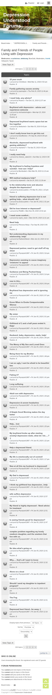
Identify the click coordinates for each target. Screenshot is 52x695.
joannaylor (22, 91)
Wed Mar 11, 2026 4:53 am (37, 82)
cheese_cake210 (25, 157)
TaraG (11, 61)
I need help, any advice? (21, 98)
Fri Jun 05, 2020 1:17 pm (40, 459)
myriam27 (22, 148)
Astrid (47, 58)
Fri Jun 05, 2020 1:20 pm (40, 450)
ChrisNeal (22, 82)
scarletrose (15, 58)
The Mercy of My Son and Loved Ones (27, 344)
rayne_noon (23, 218)
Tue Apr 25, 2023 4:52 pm (37, 148)
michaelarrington (25, 112)
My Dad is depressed (19, 475)
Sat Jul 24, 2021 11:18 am (36, 180)
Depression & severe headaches (24, 403)
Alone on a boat (17, 572)
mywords (22, 180)
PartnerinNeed (24, 239)
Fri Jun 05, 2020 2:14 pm (40, 274)
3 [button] (29, 69)
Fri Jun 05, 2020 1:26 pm (40, 417)
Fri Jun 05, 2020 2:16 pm (40, 253)
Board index (5, 685)
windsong (24, 58)
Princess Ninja (24, 225)
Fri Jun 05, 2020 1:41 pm (40, 377)
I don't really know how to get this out (27, 133)
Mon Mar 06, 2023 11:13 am (38, 171)
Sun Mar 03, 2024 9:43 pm (37, 126)
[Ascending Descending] (26, 632)
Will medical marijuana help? (23, 178)
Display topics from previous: (20, 623)
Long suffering (16, 384)
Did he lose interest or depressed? (25, 208)
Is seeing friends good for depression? (27, 520)
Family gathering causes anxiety (24, 89)
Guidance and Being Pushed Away (25, 272)
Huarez (21, 100)
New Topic (7, 64)
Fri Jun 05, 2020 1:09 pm (40, 478)
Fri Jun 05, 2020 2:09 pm (40, 284)
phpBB (12, 690)
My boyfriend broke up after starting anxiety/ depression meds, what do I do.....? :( (29, 435)
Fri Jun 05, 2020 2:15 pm (40, 265)
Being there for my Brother (22, 354)
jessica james (24, 190)
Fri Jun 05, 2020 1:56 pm (40, 338)
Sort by (20, 627)
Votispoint (4, 61)
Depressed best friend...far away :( (25, 609)
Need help (14, 222)
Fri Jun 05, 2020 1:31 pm (40, 405)
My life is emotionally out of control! (26, 457)
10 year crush (16, 79)
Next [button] (35, 69)
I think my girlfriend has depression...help (29, 485)
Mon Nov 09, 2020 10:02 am (35, 211)
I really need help (17, 154)
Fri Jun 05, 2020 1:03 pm (40, 487)
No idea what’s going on (21, 548)
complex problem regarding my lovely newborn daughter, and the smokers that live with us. (28, 534)
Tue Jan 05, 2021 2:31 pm (39, 202)
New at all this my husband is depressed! (28, 466)
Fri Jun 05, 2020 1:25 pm (40, 426)
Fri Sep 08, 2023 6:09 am (38, 136)
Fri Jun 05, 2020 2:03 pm (40, 307)
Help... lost (14, 424)
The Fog (13, 597)
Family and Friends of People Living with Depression (22, 52)
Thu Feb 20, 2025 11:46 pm (38, 91)
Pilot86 (21, 211)
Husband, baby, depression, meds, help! (28, 335)
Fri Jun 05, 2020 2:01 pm (40, 316)
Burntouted (23, 171)
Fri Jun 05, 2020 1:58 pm (40, 328)
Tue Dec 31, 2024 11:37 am (36, 100)
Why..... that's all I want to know (24, 560)
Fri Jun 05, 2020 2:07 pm (40, 295)
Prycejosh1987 (24, 253)
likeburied (22, 126)
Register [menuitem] (31, 3)
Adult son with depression (22, 393)
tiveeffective (23, 136)
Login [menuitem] (42, 3)
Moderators (40, 58)
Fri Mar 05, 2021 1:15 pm (39, 190)
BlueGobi (32, 58)
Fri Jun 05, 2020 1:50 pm (40, 347)
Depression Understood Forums (16, 20)
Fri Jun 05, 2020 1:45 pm (40, 368)
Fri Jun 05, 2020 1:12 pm (40, 469)
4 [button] (32, 69)
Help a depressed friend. (21, 447)
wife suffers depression (20, 494)
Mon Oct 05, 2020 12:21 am (39, 218)
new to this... (15, 281)
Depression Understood (23, 692)
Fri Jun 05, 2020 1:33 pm (40, 396)
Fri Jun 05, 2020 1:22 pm (40, 441)
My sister (14, 314)
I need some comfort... (20, 215)
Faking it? (14, 375)
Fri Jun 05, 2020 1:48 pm (40, 356)
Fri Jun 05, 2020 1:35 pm (40, 387)
